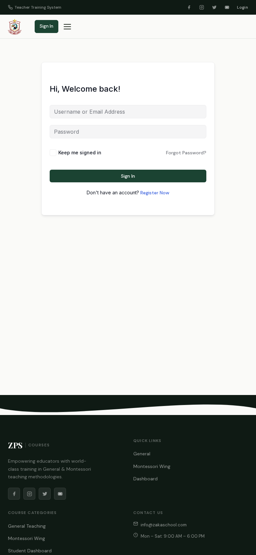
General (141, 454)
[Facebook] (189, 7)
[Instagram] (201, 7)
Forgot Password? (186, 153)
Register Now (154, 193)
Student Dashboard (30, 551)
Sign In (46, 26)
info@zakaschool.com (164, 525)
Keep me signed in (79, 152)
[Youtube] (227, 7)
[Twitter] (214, 7)
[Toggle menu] (67, 26)
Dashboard (145, 479)
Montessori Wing (151, 466)
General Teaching (27, 526)
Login (242, 7)
